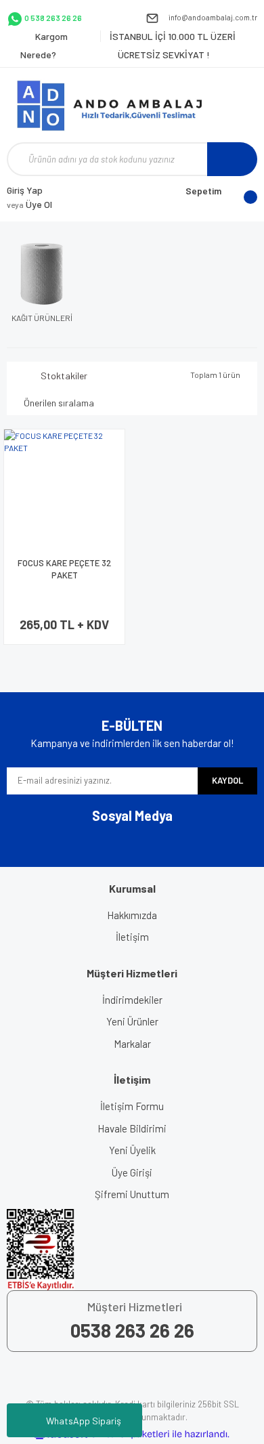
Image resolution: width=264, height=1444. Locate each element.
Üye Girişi (132, 1172)
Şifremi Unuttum (132, 1194)
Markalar (132, 1044)
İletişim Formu (132, 1106)
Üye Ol (29, 204)
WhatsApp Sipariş (83, 1420)
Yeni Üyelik (132, 1150)
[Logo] (115, 105)
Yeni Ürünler (132, 1021)
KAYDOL (227, 780)
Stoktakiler (64, 375)
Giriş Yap (25, 190)
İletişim (132, 937)
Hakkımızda (132, 915)
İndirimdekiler (132, 1000)
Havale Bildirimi (132, 1128)
